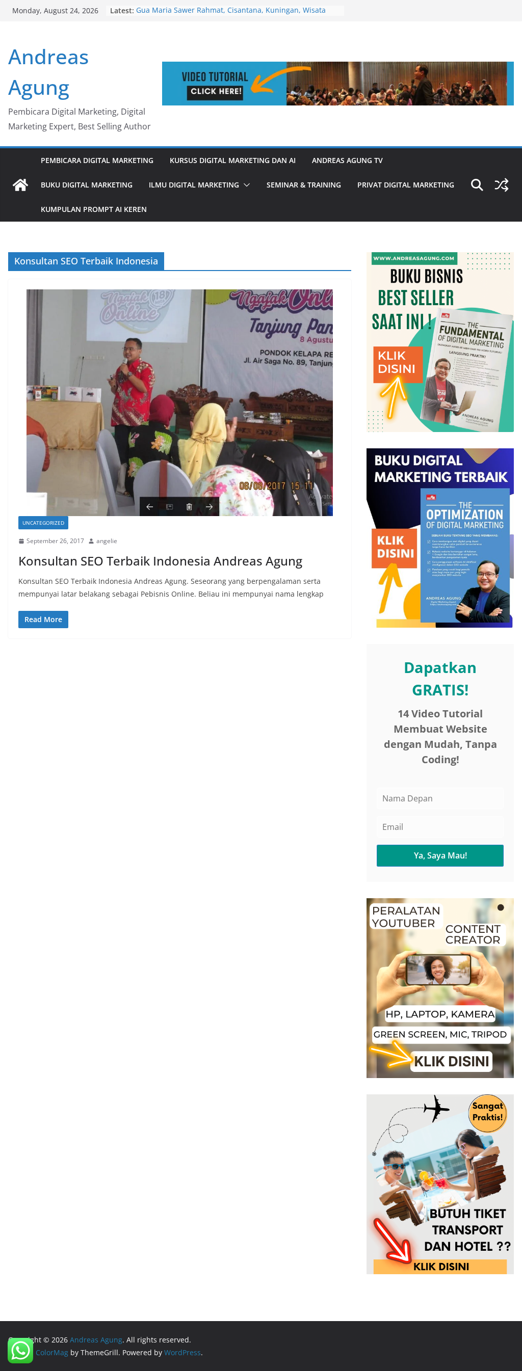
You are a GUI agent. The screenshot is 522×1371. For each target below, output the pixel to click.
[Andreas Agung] (20, 185)
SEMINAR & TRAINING (304, 185)
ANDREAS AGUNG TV (347, 160)
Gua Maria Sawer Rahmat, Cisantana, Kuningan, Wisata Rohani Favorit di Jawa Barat (231, 15)
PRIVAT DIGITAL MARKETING (405, 185)
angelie (106, 540)
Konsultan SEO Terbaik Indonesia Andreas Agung (160, 560)
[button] (244, 185)
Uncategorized (43, 522)
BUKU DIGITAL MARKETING (87, 185)
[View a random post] (501, 185)
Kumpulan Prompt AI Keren (94, 209)
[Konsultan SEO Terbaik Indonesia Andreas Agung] (179, 402)
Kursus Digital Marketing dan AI (233, 160)
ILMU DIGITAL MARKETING (194, 185)
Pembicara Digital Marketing (97, 160)
